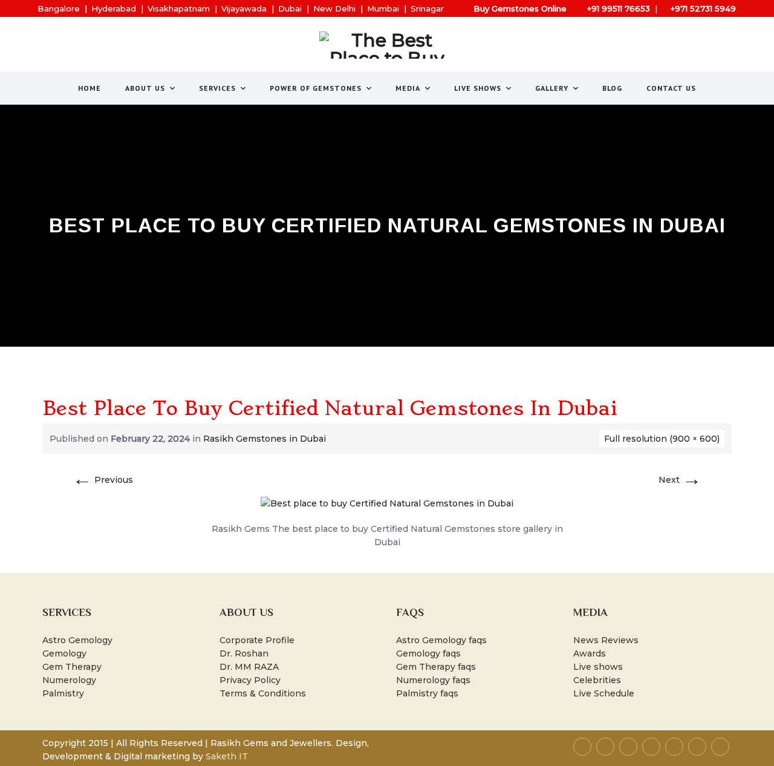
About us (145, 88)
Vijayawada (244, 8)
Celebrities (597, 680)
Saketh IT (227, 756)
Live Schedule (603, 693)
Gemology (64, 653)
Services (217, 88)
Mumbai (383, 8)
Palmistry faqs (427, 693)
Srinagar (427, 8)
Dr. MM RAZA (249, 666)
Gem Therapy (72, 666)
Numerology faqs (433, 680)
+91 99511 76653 (618, 8)
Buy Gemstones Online (520, 8)
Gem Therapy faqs (436, 666)
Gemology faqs (428, 653)
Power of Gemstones (316, 88)
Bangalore (58, 8)
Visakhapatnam (179, 8)
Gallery (551, 88)
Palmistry (63, 693)
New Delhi (334, 8)
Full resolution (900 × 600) (662, 438)
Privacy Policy (250, 680)
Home (89, 88)
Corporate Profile (257, 640)
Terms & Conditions (263, 693)
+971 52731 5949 (703, 8)
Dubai (290, 8)
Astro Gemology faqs (441, 640)
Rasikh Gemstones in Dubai (264, 438)
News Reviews (606, 640)
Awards (589, 653)
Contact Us (671, 88)
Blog (612, 88)
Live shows (598, 666)
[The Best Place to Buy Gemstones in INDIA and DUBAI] (387, 45)
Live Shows (477, 88)
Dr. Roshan (244, 653)
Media (407, 88)
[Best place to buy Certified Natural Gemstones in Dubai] (387, 502)
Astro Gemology (77, 640)
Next (680, 479)
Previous (103, 479)
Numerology (69, 680)
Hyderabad (113, 8)
